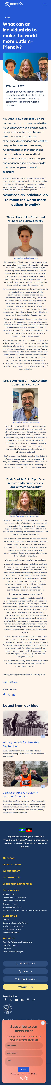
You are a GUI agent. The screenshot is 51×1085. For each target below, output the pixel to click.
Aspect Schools (9, 894)
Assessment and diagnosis (14, 897)
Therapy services (10, 904)
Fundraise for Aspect (12, 929)
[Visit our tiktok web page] (33, 999)
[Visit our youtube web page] (16, 999)
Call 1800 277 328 (27, 963)
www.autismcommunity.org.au (25, 422)
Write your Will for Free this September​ (21, 744)
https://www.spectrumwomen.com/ (25, 516)
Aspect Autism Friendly (12, 907)
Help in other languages (13, 951)
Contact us (27, 971)
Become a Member (11, 932)
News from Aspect (11, 945)
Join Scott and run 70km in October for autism (20, 794)
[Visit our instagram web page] (28, 999)
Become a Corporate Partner (15, 923)
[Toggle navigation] (44, 4)
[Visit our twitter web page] (11, 999)
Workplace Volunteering (13, 926)
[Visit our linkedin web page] (22, 999)
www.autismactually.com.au (26, 258)
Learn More (27, 986)
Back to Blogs (10, 681)
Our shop (7, 948)
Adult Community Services (14, 900)
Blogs (7, 17)
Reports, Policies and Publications (17, 942)
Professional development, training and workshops (25, 910)
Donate (6, 919)
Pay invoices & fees (27, 979)
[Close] (43, 1023)
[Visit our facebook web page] (5, 999)
